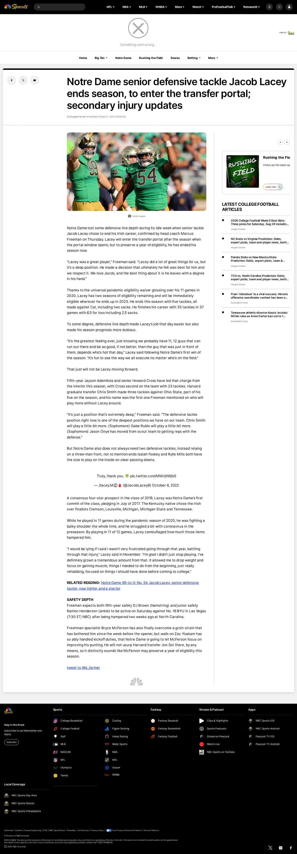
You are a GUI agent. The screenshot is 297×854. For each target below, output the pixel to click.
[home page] (16, 7)
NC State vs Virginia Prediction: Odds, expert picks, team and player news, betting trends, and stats (260, 240)
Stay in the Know (14, 724)
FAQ (45, 830)
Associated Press (239, 302)
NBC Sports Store (57, 830)
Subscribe (11, 742)
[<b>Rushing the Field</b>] (242, 171)
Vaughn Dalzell (238, 229)
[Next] (287, 142)
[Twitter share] (23, 80)
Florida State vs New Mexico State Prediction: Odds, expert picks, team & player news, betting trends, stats (257, 258)
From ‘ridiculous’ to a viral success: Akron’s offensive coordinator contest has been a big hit (259, 295)
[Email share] (34, 80)
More (211, 58)
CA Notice (137, 830)
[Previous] (280, 142)
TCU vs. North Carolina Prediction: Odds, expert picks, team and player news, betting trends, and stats (260, 277)
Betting (192, 58)
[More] (269, 6)
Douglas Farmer (78, 116)
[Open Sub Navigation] (114, 7)
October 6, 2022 (165, 485)
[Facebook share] (11, 80)
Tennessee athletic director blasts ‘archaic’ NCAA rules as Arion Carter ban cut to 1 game (259, 314)
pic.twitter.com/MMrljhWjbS (153, 476)
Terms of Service (151, 830)
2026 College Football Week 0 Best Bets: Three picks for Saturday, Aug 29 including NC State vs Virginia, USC (259, 222)
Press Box (71, 830)
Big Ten (100, 58)
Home (83, 58)
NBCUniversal (22, 836)
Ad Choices (83, 830)
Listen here (270, 187)
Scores (175, 58)
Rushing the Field (151, 58)
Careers (19, 830)
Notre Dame (123, 58)
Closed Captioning (33, 830)
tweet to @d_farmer (83, 667)
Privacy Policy (97, 830)
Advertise (8, 830)
